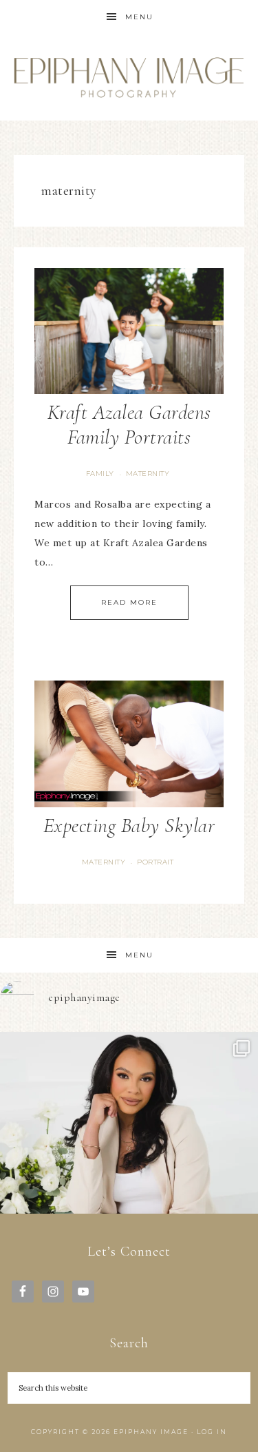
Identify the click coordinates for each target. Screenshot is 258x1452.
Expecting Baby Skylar (129, 825)
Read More (129, 602)
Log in (212, 1431)
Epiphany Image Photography (129, 77)
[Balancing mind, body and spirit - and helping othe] (129, 1161)
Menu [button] (139, 16)
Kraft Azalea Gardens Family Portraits (129, 425)
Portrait (155, 862)
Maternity (148, 473)
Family (100, 473)
